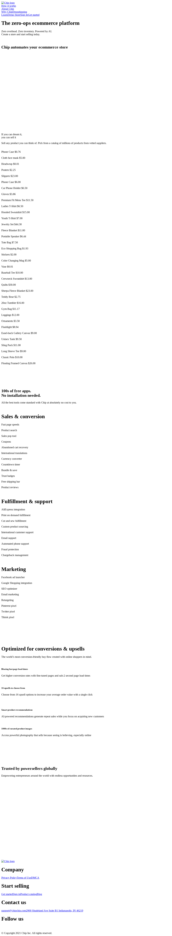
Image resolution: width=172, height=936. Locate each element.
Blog (39, 894)
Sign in (16, 894)
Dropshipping (19, 11)
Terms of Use (24, 877)
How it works (8, 5)
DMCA (35, 877)
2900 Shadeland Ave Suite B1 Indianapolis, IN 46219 (54, 910)
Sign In (24, 14)
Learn (4, 14)
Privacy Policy (9, 877)
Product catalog (28, 894)
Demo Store (14, 14)
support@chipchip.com (13, 910)
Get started (33, 14)
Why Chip (6, 11)
